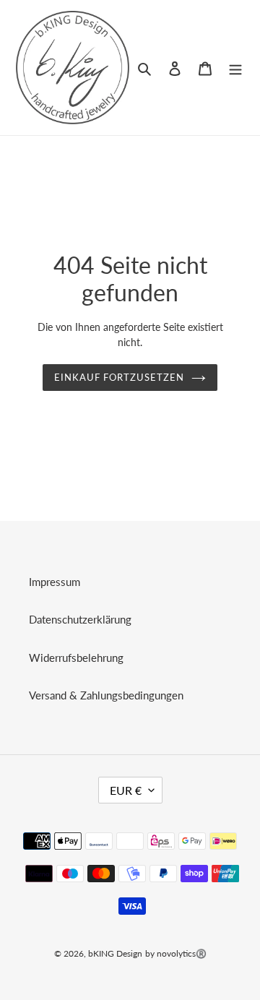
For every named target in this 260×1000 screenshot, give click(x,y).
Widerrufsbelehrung (76, 657)
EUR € (126, 790)
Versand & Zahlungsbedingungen (106, 695)
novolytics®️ (182, 953)
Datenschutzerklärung (80, 619)
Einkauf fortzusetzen (119, 377)
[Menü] (235, 67)
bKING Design (115, 953)
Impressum (54, 581)
